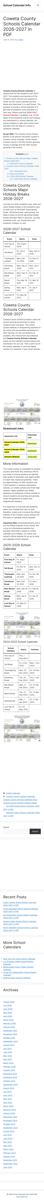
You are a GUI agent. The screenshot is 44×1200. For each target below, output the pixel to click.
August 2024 (8, 1088)
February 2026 (9, 1023)
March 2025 (8, 1063)
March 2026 (8, 1020)
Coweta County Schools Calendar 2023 (20, 800)
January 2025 (9, 1070)
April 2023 (7, 1146)
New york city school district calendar (19, 959)
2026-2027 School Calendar (20, 163)
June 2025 (7, 1052)
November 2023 (10, 1120)
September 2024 (10, 1085)
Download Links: (18, 171)
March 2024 (8, 1106)
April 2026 (7, 1016)
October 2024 (9, 1081)
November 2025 (10, 1034)
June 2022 (7, 1167)
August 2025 (8, 1045)
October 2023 (9, 1124)
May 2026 (7, 1013)
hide (26, 154)
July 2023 (7, 1135)
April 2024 (7, 1103)
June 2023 (7, 1138)
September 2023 (10, 1128)
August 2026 (8, 1002)
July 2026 (7, 1005)
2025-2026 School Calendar (20, 176)
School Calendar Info (17, 5)
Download (32, 443)
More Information (15, 174)
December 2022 (10, 1160)
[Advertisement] (22, 67)
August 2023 (8, 1131)
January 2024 (9, 1113)
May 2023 (7, 1142)
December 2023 (10, 1117)
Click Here (32, 457)
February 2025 (9, 1067)
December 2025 (10, 1031)
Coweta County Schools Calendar (20, 796)
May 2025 (7, 1056)
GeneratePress (22, 1197)
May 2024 (7, 1099)
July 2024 (7, 1092)
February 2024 (9, 1110)
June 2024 (7, 1095)
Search (6, 827)
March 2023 (8, 1149)
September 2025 (10, 1041)
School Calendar (13, 793)
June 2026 (7, 1009)
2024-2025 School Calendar (23, 179)
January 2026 (9, 1027)
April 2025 (7, 1059)
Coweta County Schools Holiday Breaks (20, 803)
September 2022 (10, 1164)
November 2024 (10, 1077)
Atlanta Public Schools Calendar (17, 978)
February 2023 (9, 1153)
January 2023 (9, 1156)
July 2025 (7, 1049)
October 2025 (9, 1038)
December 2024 (10, 1074)
